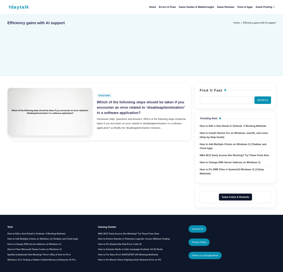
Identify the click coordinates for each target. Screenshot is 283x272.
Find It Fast (211, 90)
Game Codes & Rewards (235, 197)
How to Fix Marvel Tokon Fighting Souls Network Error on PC (129, 259)
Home (236, 23)
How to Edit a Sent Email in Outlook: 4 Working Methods (36, 233)
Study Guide (104, 95)
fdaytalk (19, 7)
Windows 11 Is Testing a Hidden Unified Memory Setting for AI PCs (41, 259)
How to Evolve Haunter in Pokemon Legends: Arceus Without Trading (134, 239)
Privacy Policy (199, 242)
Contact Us (197, 229)
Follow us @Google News (205, 255)
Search (262, 100)
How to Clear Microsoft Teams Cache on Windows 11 (34, 249)
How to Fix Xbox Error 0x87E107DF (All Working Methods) (128, 254)
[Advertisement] (141, 49)
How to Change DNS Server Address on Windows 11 (34, 244)
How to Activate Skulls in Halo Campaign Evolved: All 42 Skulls (130, 249)
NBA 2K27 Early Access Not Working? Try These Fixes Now (128, 233)
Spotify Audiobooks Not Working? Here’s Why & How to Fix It (39, 254)
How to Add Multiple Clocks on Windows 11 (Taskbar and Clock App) (42, 239)
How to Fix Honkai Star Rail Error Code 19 (119, 244)
